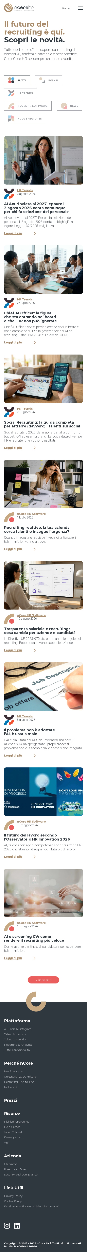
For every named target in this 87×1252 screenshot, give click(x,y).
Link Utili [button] (13, 1187)
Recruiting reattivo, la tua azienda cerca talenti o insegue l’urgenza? (37, 529)
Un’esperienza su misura (20, 1076)
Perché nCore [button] (18, 1063)
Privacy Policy (13, 1196)
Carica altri (43, 980)
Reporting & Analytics (18, 1044)
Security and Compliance (20, 1174)
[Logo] (19, 11)
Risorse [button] (12, 1113)
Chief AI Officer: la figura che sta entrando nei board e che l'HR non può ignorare (30, 317)
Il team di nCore (14, 1169)
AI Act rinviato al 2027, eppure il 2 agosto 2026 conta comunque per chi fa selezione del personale (36, 208)
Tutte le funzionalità (17, 1050)
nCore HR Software (32, 105)
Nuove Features (29, 118)
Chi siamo (10, 1164)
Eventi (53, 80)
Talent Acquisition (15, 1039)
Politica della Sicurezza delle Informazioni (31, 1206)
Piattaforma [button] (17, 1020)
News (74, 105)
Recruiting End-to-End (19, 1082)
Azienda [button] (12, 1155)
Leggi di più (13, 233)
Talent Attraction (15, 1034)
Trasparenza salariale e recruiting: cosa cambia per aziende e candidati (39, 631)
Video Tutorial (13, 1132)
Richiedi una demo (16, 1121)
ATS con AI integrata (17, 1029)
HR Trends (25, 93)
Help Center (12, 1127)
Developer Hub (14, 1137)
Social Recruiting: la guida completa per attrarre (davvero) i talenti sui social (42, 424)
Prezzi (10, 1100)
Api (6, 1142)
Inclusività (10, 1087)
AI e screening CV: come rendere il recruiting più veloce (34, 938)
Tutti (21, 80)
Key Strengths (13, 1071)
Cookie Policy (13, 1201)
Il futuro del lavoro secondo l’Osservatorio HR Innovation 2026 (37, 837)
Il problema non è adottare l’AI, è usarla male (29, 732)
